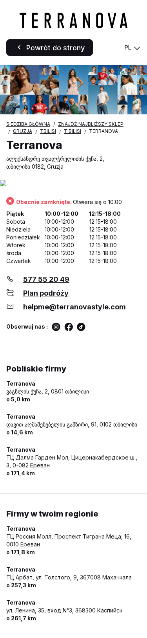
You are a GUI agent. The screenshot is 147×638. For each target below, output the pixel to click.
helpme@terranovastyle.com (74, 307)
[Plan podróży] (73, 184)
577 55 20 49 (46, 279)
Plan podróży (46, 293)
